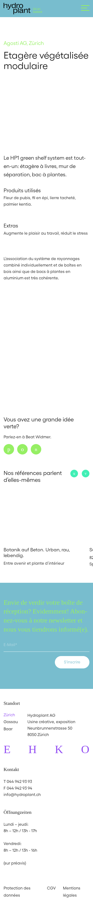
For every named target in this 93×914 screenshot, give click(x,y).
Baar (8, 728)
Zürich (9, 714)
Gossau (11, 721)
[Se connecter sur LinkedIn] (36, 449)
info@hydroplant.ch (22, 794)
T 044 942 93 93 (18, 781)
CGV (51, 888)
